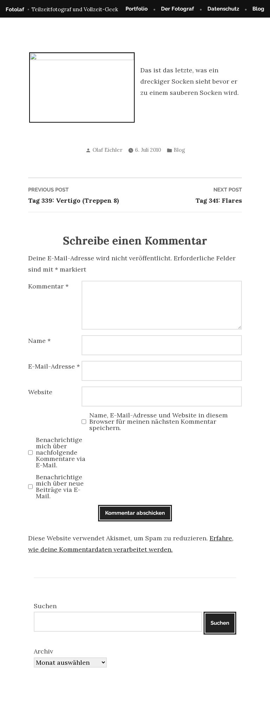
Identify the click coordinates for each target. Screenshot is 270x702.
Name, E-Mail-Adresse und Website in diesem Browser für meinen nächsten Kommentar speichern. (158, 421)
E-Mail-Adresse (54, 366)
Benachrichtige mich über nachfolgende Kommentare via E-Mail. (60, 452)
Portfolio (137, 9)
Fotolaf (15, 9)
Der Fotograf (177, 9)
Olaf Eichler (107, 150)
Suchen (45, 606)
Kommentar (48, 286)
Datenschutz (223, 9)
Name (39, 341)
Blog (258, 9)
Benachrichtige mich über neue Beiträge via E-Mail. (60, 486)
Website (40, 392)
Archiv (43, 651)
